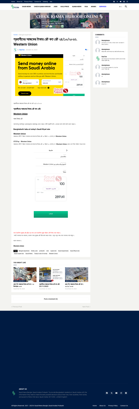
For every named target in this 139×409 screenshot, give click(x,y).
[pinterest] (124, 1)
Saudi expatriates (63, 251)
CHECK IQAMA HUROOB (42, 6)
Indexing (45, 1)
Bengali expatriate (25, 35)
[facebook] (114, 1)
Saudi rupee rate (19, 253)
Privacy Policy (28, 1)
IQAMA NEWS (76, 6)
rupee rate (53, 251)
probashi (42, 251)
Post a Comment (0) (51, 299)
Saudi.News (29, 253)
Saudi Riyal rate (74, 251)
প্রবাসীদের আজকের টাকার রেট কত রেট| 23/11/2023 (49, 285)
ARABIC (93, 6)
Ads (51, 1)
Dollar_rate (34, 251)
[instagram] (127, 1)
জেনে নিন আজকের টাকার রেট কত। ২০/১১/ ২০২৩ (74, 285)
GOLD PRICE (64, 6)
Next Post (85, 307)
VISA (86, 6)
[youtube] (120, 1)
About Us (19, 1)
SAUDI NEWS (26, 6)
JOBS (55, 6)
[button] (120, 7)
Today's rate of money (40, 253)
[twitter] (117, 1)
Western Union (53, 253)
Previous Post (17, 307)
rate (47, 251)
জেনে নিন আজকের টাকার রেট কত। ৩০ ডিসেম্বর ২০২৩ (23, 285)
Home (13, 1)
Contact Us (37, 1)
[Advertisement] (29, 330)
